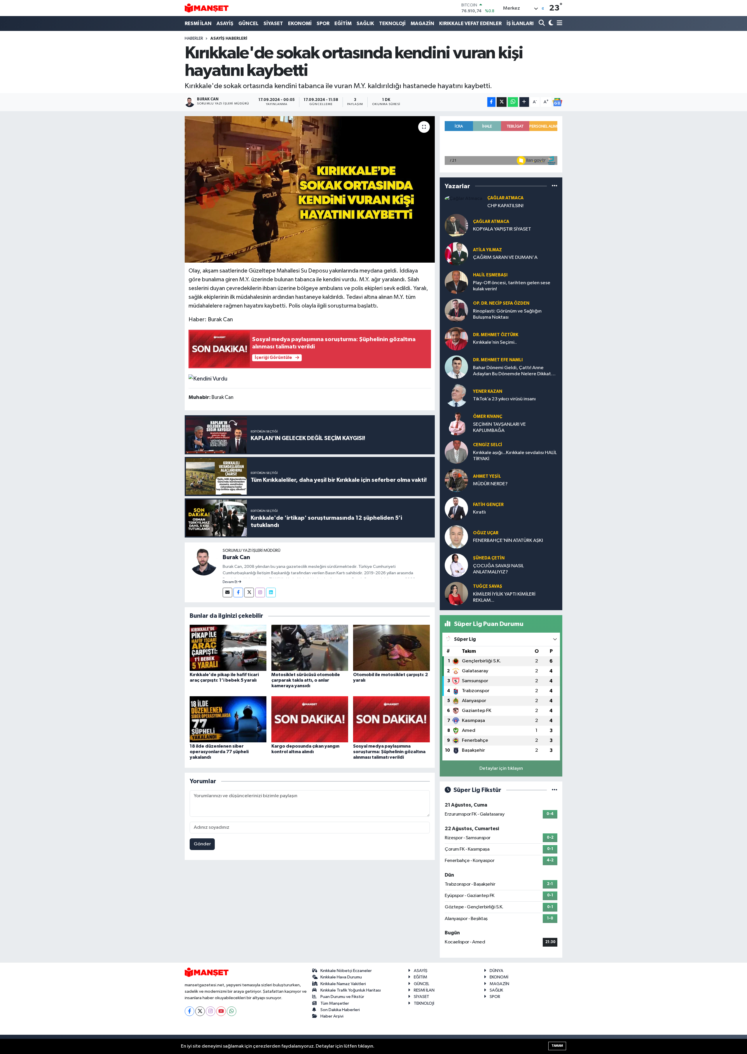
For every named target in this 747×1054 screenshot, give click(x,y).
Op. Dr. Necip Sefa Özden (501, 303)
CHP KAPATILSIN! (505, 205)
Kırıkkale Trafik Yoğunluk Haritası (350, 990)
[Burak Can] (204, 561)
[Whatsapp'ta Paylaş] (513, 102)
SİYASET (273, 23)
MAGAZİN (422, 23)
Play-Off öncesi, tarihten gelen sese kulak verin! (511, 286)
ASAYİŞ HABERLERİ (228, 38)
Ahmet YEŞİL (487, 476)
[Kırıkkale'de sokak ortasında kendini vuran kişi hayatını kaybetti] (310, 189)
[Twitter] (249, 592)
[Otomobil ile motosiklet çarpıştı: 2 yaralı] (391, 647)
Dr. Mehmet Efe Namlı (498, 360)
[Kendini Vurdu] (208, 378)
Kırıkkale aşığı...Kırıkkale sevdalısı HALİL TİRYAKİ (515, 455)
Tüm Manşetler (334, 1003)
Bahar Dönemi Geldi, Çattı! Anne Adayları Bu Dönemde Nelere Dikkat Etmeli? (512, 371)
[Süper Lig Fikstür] (554, 790)
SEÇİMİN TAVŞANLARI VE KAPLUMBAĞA (499, 427)
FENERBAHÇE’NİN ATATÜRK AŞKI (508, 540)
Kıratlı (479, 512)
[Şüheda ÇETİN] (456, 565)
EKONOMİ (300, 23)
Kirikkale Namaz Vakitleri (343, 984)
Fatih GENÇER (488, 504)
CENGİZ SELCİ (487, 445)
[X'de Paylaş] (502, 102)
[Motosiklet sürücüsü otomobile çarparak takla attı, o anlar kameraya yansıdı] (309, 647)
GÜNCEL (248, 23)
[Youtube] (221, 1011)
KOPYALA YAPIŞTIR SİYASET (502, 229)
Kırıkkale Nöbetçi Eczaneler (346, 971)
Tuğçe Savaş (487, 586)
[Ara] (542, 23)
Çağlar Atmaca (505, 198)
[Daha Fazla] (524, 102)
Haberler (194, 38)
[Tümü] (554, 186)
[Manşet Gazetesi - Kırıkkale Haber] (206, 8)
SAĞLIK (365, 23)
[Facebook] (238, 592)
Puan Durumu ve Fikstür (342, 996)
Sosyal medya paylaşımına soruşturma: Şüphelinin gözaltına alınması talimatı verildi (389, 752)
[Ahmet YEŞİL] (456, 480)
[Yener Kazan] (456, 395)
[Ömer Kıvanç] (456, 423)
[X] (200, 1011)
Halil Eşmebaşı (490, 275)
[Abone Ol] (557, 102)
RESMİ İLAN (198, 23)
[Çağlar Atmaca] (463, 198)
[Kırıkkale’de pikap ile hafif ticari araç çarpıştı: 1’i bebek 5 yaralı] (228, 647)
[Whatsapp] (231, 1011)
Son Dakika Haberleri (340, 1010)
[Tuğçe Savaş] (456, 593)
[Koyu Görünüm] (550, 23)
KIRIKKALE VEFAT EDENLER (470, 23)
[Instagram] (260, 592)
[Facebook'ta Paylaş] (491, 102)
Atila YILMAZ (487, 250)
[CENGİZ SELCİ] (456, 451)
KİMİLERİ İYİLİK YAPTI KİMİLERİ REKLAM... (504, 597)
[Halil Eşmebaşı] (456, 282)
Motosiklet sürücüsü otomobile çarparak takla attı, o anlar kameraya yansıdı (305, 680)
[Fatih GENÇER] (456, 508)
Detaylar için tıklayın (501, 768)
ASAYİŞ (225, 23)
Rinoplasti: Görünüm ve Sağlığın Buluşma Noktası (507, 314)
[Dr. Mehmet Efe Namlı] (456, 366)
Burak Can (236, 557)
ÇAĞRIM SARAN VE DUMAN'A (505, 257)
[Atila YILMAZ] (456, 253)
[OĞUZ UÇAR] (456, 536)
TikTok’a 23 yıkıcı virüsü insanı (504, 399)
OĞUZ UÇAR (485, 533)
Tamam (557, 1045)
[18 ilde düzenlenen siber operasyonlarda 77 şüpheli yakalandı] (228, 719)
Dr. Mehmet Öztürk (495, 335)
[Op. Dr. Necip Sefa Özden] (456, 310)
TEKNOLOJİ (392, 23)
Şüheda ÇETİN (489, 558)
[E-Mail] (227, 592)
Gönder (202, 844)
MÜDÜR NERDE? (490, 483)
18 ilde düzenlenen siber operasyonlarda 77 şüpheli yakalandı (219, 752)
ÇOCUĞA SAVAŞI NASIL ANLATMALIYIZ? (498, 569)
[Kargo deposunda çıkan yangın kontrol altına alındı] (309, 719)
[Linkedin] (271, 592)
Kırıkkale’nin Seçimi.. (495, 342)
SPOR (323, 23)
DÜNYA (496, 971)
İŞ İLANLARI (520, 23)
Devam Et (230, 582)
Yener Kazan (487, 391)
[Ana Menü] (558, 23)
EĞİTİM (343, 23)
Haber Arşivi (331, 1016)
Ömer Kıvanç (487, 416)
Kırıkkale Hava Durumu (341, 977)
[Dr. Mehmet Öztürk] (456, 338)
